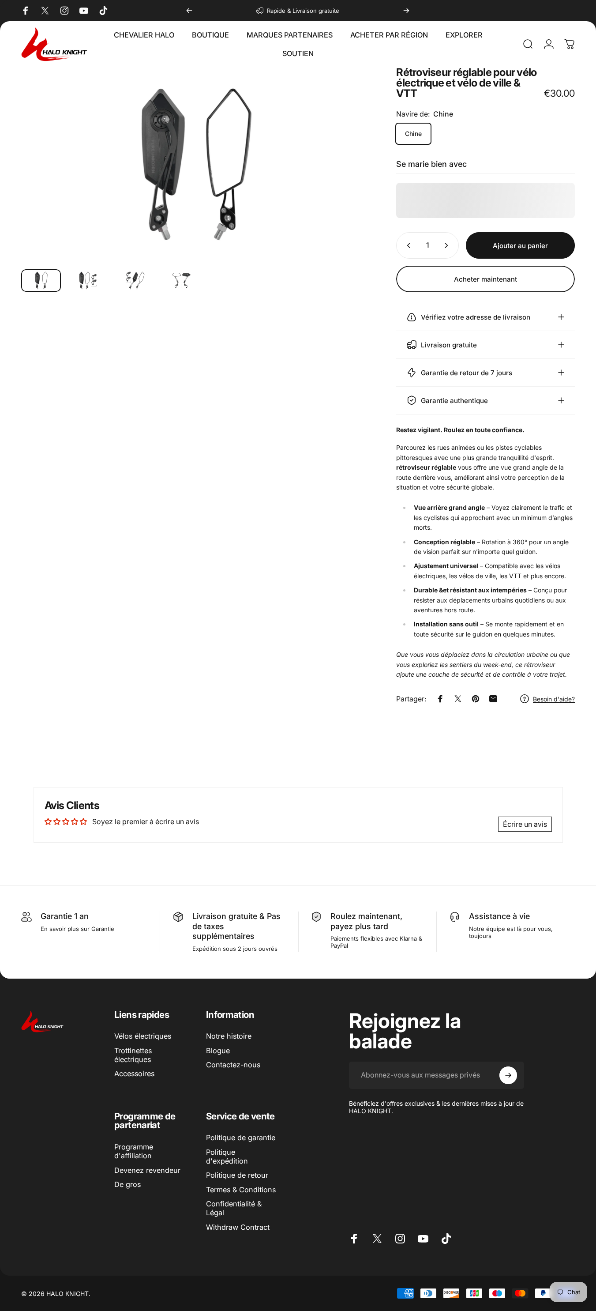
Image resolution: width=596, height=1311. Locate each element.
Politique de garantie (240, 1137)
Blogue (218, 1050)
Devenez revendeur (147, 1170)
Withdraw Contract (238, 1227)
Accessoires (134, 1073)
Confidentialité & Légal (234, 1208)
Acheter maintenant (485, 279)
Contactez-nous (233, 1064)
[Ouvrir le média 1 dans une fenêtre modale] (194, 164)
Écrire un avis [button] (525, 824)
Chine (413, 133)
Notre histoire (228, 1036)
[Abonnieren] (508, 1075)
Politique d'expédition (227, 1156)
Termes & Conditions (241, 1189)
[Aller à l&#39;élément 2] (88, 280)
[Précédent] (189, 10)
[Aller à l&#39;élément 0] (41, 280)
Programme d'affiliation (133, 1151)
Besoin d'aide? (554, 699)
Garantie (102, 928)
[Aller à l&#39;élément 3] (134, 280)
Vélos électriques (142, 1036)
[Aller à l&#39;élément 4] (181, 280)
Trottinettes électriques (133, 1055)
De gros (127, 1184)
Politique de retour (237, 1175)
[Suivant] (406, 10)
